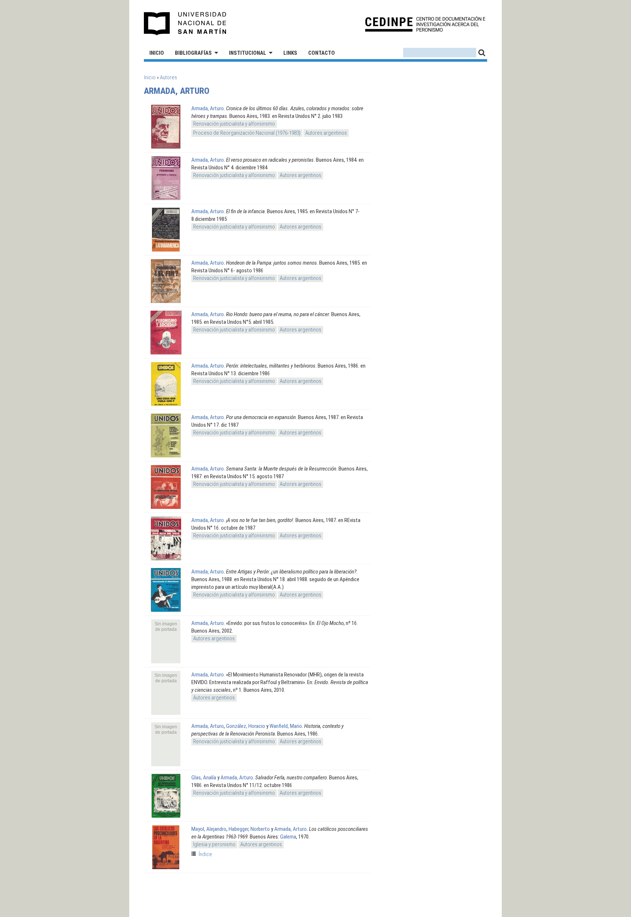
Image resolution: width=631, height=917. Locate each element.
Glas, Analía (203, 777)
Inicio (156, 53)
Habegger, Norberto (249, 829)
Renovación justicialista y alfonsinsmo (234, 123)
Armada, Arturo (207, 108)
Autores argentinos (326, 133)
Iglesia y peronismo (214, 844)
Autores (168, 77)
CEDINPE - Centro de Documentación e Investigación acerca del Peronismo (425, 24)
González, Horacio (245, 726)
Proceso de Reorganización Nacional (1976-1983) (247, 133)
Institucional (247, 53)
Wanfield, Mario (285, 726)
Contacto (321, 53)
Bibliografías (193, 53)
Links (290, 53)
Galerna (288, 836)
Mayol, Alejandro (208, 829)
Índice (205, 854)
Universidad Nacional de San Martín (185, 23)
